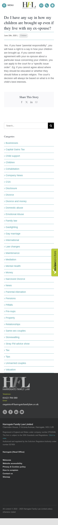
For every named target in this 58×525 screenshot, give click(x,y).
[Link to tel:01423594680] (47, 5)
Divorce (10, 194)
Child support (13, 156)
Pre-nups (11, 311)
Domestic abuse (14, 207)
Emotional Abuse (15, 214)
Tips (8, 356)
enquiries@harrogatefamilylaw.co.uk (21, 404)
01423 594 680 (10, 397)
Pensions (11, 298)
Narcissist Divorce (15, 279)
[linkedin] (16, 412)
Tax (7, 350)
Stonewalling (12, 337)
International (12, 240)
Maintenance (13, 253)
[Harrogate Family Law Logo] (29, 3)
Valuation (11, 369)
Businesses (12, 143)
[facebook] (10, 412)
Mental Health (13, 266)
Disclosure (11, 188)
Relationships (13, 324)
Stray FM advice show (18, 343)
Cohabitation (12, 169)
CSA (8, 181)
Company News (14, 175)
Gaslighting (12, 227)
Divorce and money (16, 201)
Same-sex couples (16, 330)
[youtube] (22, 412)
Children (23, 36)
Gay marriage (13, 233)
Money (9, 272)
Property (10, 317)
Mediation (11, 259)
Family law (11, 220)
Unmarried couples (16, 363)
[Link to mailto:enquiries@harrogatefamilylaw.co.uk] (41, 5)
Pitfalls (9, 305)
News (9, 285)
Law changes (13, 246)
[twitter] (5, 412)
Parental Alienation (16, 292)
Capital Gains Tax (15, 149)
